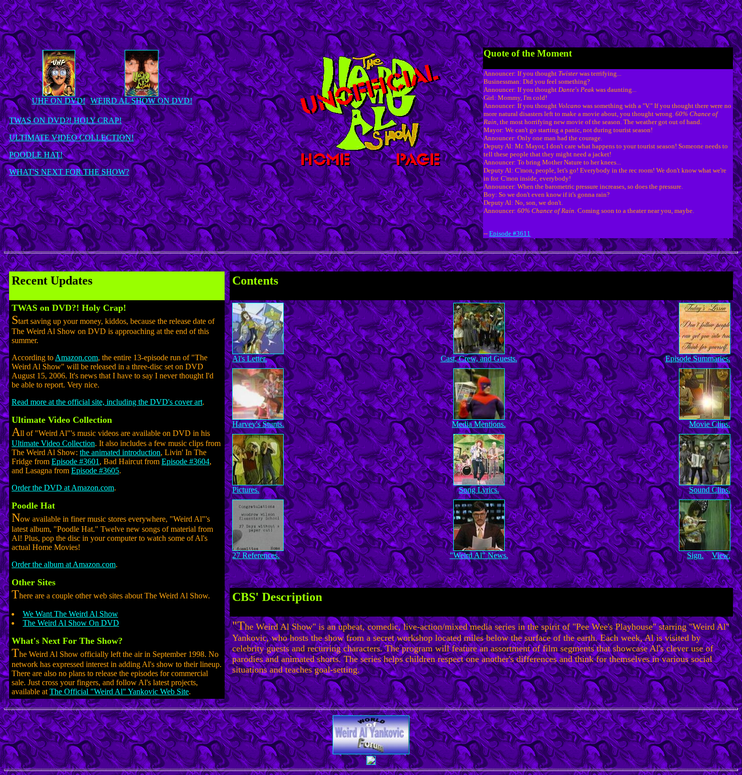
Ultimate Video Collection (53, 443)
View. (721, 555)
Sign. (695, 555)
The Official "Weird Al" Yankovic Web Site (119, 691)
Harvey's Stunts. (258, 424)
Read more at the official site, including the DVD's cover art (107, 402)
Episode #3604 (185, 461)
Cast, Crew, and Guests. (479, 358)
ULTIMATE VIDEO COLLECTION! (71, 137)
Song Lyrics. (479, 489)
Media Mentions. (479, 424)
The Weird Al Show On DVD (71, 623)
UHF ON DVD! (58, 100)
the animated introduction (120, 452)
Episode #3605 (95, 470)
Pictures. (245, 489)
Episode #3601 (75, 461)
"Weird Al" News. (479, 555)
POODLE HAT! (36, 154)
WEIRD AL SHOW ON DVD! (141, 100)
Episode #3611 (510, 233)
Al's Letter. (249, 358)
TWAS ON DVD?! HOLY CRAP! (65, 120)
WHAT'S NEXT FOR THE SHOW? (69, 172)
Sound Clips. (709, 489)
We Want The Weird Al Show (70, 614)
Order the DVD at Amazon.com (63, 487)
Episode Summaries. (697, 358)
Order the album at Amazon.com (64, 564)
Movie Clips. (709, 424)
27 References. (256, 555)
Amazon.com (76, 357)
